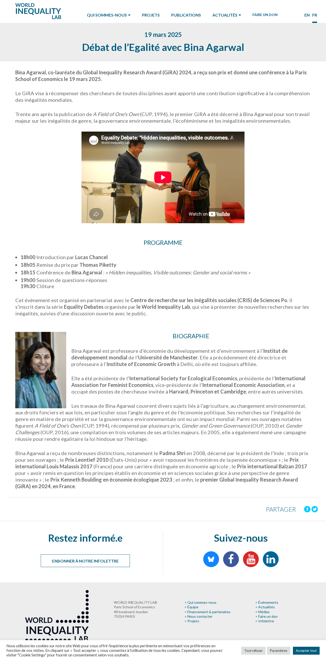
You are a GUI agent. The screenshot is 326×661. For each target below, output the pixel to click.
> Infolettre (264, 621)
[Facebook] (307, 509)
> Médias (262, 612)
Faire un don (265, 14)
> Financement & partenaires (207, 612)
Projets (151, 14)
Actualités (224, 14)
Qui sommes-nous (107, 14)
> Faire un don (266, 616)
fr (314, 14)
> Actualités (265, 607)
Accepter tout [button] (306, 651)
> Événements (266, 602)
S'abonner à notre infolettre (85, 560)
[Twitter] (314, 509)
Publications (186, 14)
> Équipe (191, 607)
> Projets (191, 621)
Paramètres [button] (278, 651)
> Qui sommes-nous (200, 602)
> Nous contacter (198, 616)
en (307, 14)
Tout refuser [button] (253, 651)
